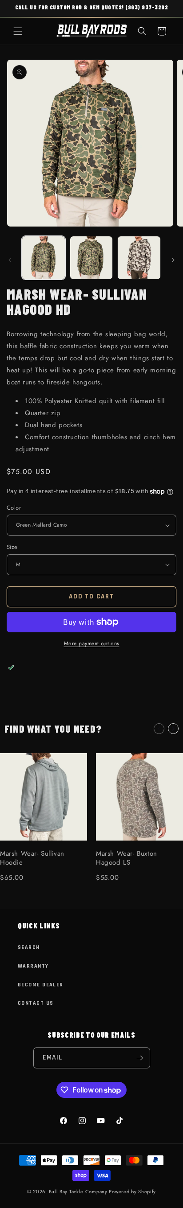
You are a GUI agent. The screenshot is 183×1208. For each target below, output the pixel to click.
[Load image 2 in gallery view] (91, 258)
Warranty (33, 966)
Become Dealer (41, 984)
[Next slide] (173, 728)
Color (14, 507)
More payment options (91, 643)
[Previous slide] (159, 728)
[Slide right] (173, 260)
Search (29, 947)
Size (12, 547)
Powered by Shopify (132, 1191)
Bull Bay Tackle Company (78, 1191)
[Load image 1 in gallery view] (43, 258)
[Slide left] (10, 260)
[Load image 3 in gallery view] (139, 258)
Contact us (35, 1003)
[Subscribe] (140, 1057)
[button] (18, 31)
